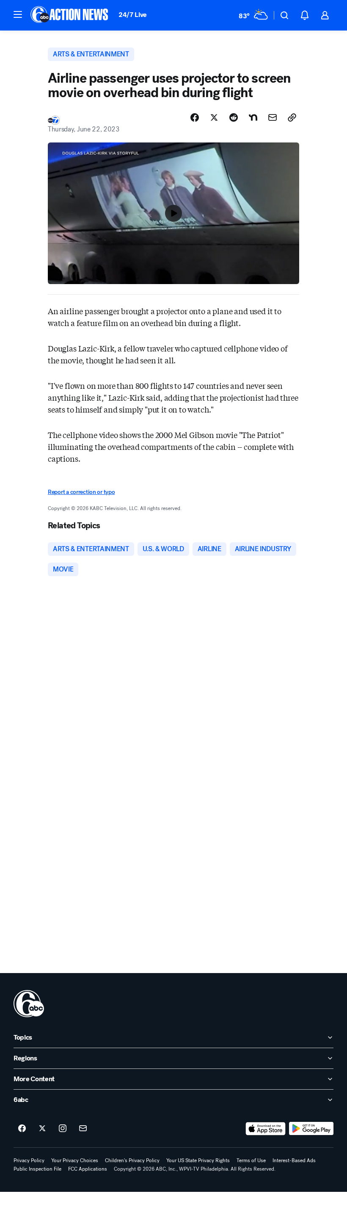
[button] (18, 14)
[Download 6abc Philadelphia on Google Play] (311, 1128)
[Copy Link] (292, 117)
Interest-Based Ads (294, 1160)
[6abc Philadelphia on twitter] (42, 1128)
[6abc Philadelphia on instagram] (62, 1128)
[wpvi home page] (29, 1003)
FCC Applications (87, 1168)
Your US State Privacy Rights (198, 1160)
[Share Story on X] (214, 117)
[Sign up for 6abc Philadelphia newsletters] (82, 1128)
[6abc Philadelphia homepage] (70, 15)
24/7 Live (132, 14)
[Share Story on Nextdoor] (253, 117)
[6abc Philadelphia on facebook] (22, 1128)
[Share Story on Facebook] (194, 117)
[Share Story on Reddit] (233, 117)
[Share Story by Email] (272, 117)
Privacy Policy (29, 1160)
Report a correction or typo (81, 492)
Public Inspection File (37, 1168)
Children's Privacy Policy (132, 1160)
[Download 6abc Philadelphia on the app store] (265, 1128)
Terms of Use (251, 1160)
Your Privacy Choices (74, 1160)
